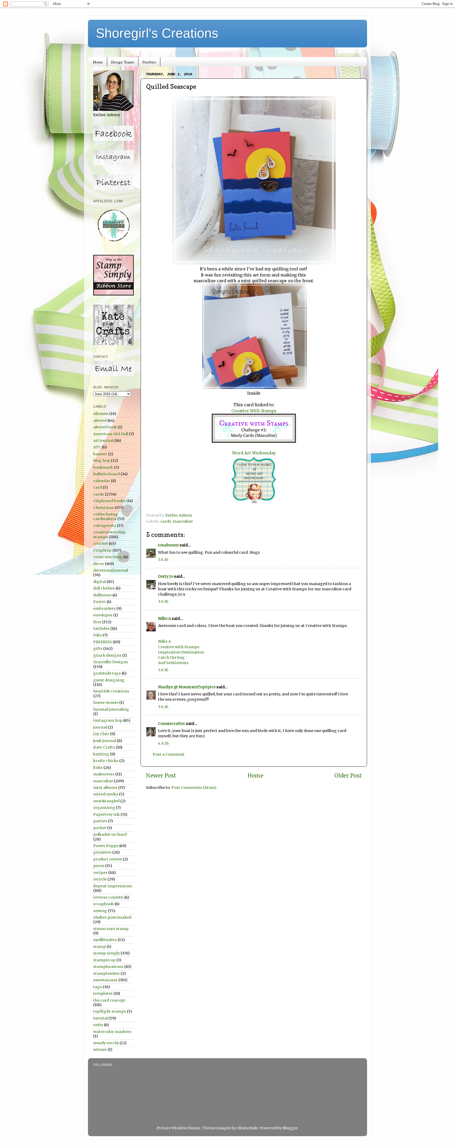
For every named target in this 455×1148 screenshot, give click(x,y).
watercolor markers (112, 1031)
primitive (102, 852)
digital (99, 581)
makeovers (104, 774)
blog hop (101, 460)
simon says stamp (110, 928)
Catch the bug (171, 657)
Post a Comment (169, 754)
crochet (100, 543)
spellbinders (105, 939)
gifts (97, 648)
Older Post (348, 775)
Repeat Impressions (112, 886)
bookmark (103, 467)
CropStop (102, 550)
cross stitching (107, 557)
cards (165, 521)
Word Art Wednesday (254, 453)
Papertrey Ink (106, 814)
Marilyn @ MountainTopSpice (187, 687)
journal (100, 727)
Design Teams (122, 62)
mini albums (105, 787)
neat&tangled (106, 801)
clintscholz (247, 1128)
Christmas (103, 507)
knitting (101, 754)
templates (103, 993)
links (98, 767)
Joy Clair (101, 733)
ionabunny (168, 545)
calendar (101, 480)
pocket (99, 827)
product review (107, 859)
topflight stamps (109, 1011)
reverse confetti (108, 897)
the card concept (109, 1000)
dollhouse (102, 595)
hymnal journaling (111, 709)
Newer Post (161, 775)
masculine (183, 521)
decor (98, 563)
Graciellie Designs (110, 662)
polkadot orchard (110, 834)
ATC (97, 447)
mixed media (105, 794)
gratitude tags (107, 673)
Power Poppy (105, 845)
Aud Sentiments (173, 662)
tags (97, 986)
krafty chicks (105, 760)
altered (100, 420)
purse (98, 865)
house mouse (105, 702)
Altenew (100, 413)
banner (100, 454)
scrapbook (103, 904)
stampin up (104, 960)
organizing (104, 807)
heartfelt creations (111, 691)
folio (97, 635)
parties (100, 821)
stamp (99, 946)
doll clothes (104, 588)
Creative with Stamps (178, 647)
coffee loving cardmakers (105, 516)
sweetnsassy (105, 980)
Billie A (164, 618)
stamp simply (106, 953)
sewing (100, 910)
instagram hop (107, 720)
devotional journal (110, 570)
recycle (100, 879)
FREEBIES (102, 642)
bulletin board (106, 474)
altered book (105, 427)
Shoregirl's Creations (157, 33)
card (97, 487)
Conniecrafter (171, 723)
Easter (99, 601)
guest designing (109, 680)
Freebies (149, 62)
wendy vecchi (106, 1043)
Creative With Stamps (253, 410)
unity (98, 1024)
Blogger (290, 1128)
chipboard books (109, 500)
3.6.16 (163, 559)
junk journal (104, 740)
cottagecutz (104, 525)
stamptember (106, 973)
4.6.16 (163, 743)
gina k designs (107, 655)
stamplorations (108, 966)
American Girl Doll (110, 434)
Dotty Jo (165, 576)
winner (100, 1049)
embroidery (104, 608)
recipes (100, 872)
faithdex (101, 628)
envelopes (102, 615)
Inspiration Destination (181, 652)
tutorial (100, 1018)
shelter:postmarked (112, 917)
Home (98, 62)
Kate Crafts (104, 747)
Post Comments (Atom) (193, 787)
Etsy (97, 622)
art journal (103, 440)
